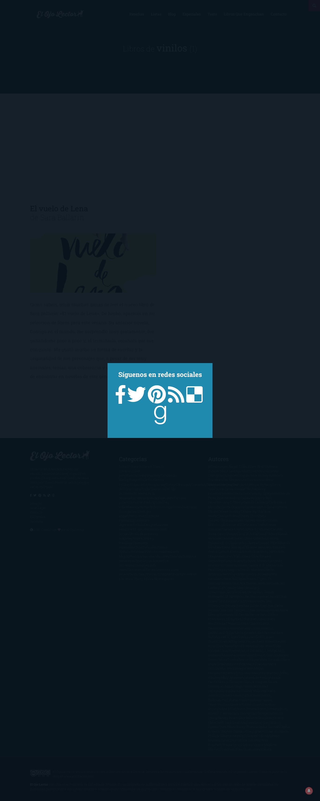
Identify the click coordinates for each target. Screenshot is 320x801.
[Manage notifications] (309, 790)
